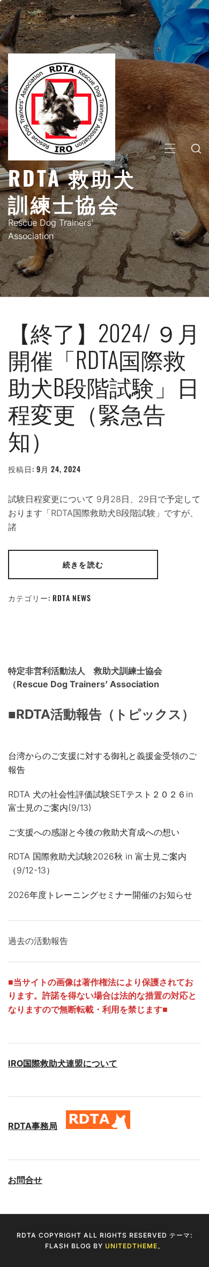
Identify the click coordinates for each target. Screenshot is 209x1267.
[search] (196, 148)
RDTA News (72, 597)
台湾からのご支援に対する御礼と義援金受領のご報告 (102, 762)
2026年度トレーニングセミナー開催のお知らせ (100, 894)
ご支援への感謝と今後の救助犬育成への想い (94, 832)
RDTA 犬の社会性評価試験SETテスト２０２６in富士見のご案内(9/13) (100, 801)
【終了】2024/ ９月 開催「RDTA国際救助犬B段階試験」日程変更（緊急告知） (104, 386)
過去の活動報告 (38, 940)
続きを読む (83, 564)
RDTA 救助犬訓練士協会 (72, 190)
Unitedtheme (131, 1246)
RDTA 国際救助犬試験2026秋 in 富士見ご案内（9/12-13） (97, 863)
